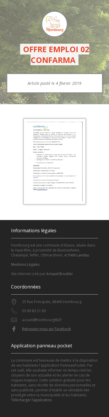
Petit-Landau (78, 255)
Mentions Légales (25, 264)
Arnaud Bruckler (59, 273)
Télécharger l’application (31, 399)
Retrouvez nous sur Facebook (46, 328)
